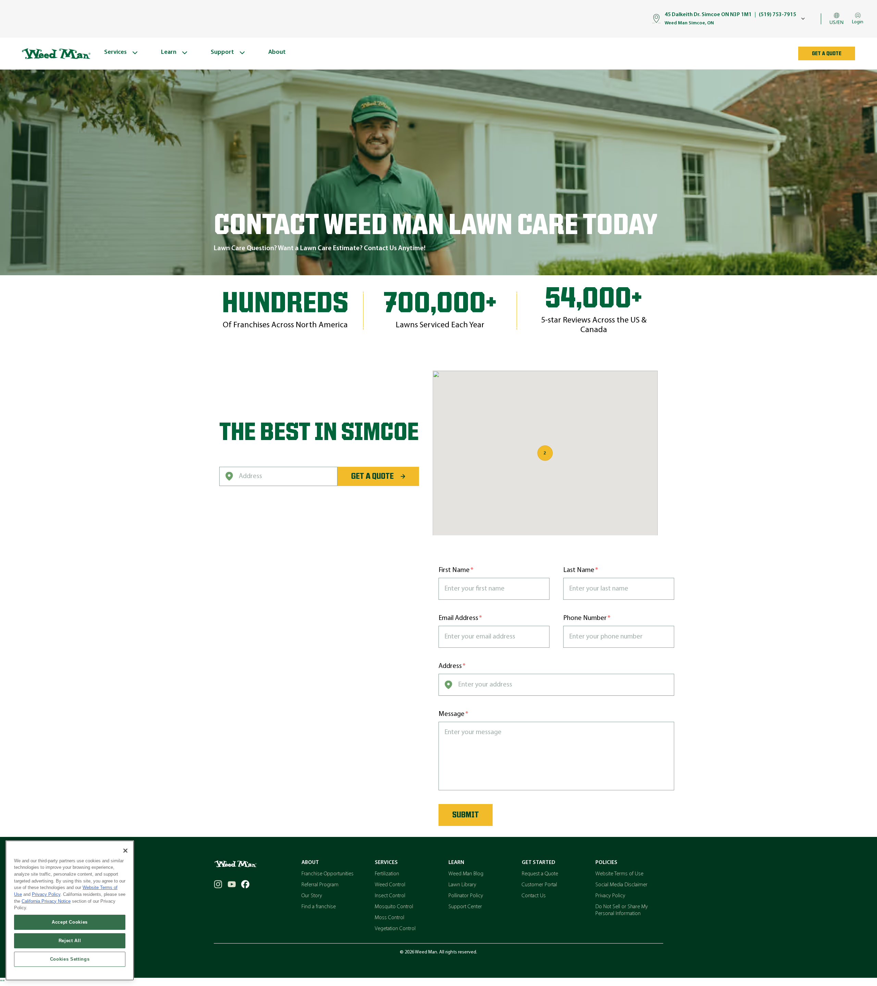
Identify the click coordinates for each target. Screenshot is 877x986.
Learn (456, 862)
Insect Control (390, 896)
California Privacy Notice (46, 901)
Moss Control (389, 918)
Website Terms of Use (619, 874)
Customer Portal (539, 885)
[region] (69, 910)
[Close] (125, 850)
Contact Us (534, 896)
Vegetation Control (395, 929)
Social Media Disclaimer (621, 885)
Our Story (311, 896)
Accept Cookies (70, 922)
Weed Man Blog (465, 874)
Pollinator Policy (465, 896)
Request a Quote (540, 874)
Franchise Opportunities (327, 874)
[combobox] (278, 476)
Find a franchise (318, 907)
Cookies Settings (70, 959)
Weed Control (390, 885)
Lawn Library (462, 885)
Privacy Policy (610, 896)
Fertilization (387, 874)
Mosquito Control (394, 907)
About (310, 862)
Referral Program (319, 885)
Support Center (465, 907)
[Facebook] (245, 884)
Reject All (70, 940)
